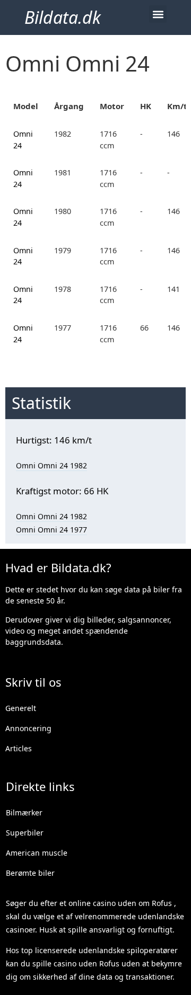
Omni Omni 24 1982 (51, 465)
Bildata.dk (62, 17)
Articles (18, 748)
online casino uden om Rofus (120, 903)
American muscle (36, 853)
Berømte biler (30, 873)
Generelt (20, 708)
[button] (158, 14)
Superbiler (25, 833)
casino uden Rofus (86, 963)
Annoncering (28, 728)
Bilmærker (24, 812)
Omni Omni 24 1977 (51, 530)
